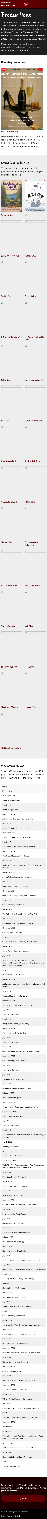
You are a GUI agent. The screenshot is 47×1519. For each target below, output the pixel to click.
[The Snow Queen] (11, 523)
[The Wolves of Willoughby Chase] (35, 317)
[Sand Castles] (35, 647)
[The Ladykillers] (35, 277)
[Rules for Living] (35, 236)
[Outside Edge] (11, 361)
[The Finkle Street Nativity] (11, 728)
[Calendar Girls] (35, 688)
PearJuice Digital (13, 1516)
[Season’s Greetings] (11, 607)
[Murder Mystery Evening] (35, 361)
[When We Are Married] (11, 442)
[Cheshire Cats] (11, 277)
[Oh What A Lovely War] (11, 647)
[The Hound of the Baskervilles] (35, 523)
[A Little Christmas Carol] (35, 401)
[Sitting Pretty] (35, 482)
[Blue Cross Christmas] (11, 566)
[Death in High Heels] (35, 442)
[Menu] (43, 4)
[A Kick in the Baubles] (11, 482)
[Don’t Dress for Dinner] (22, 99)
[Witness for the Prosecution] (11, 317)
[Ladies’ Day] (35, 607)
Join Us (23, 1498)
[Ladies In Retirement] (35, 566)
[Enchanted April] (11, 196)
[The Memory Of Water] (11, 688)
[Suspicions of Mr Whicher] (11, 236)
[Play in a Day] (11, 401)
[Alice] (35, 196)
